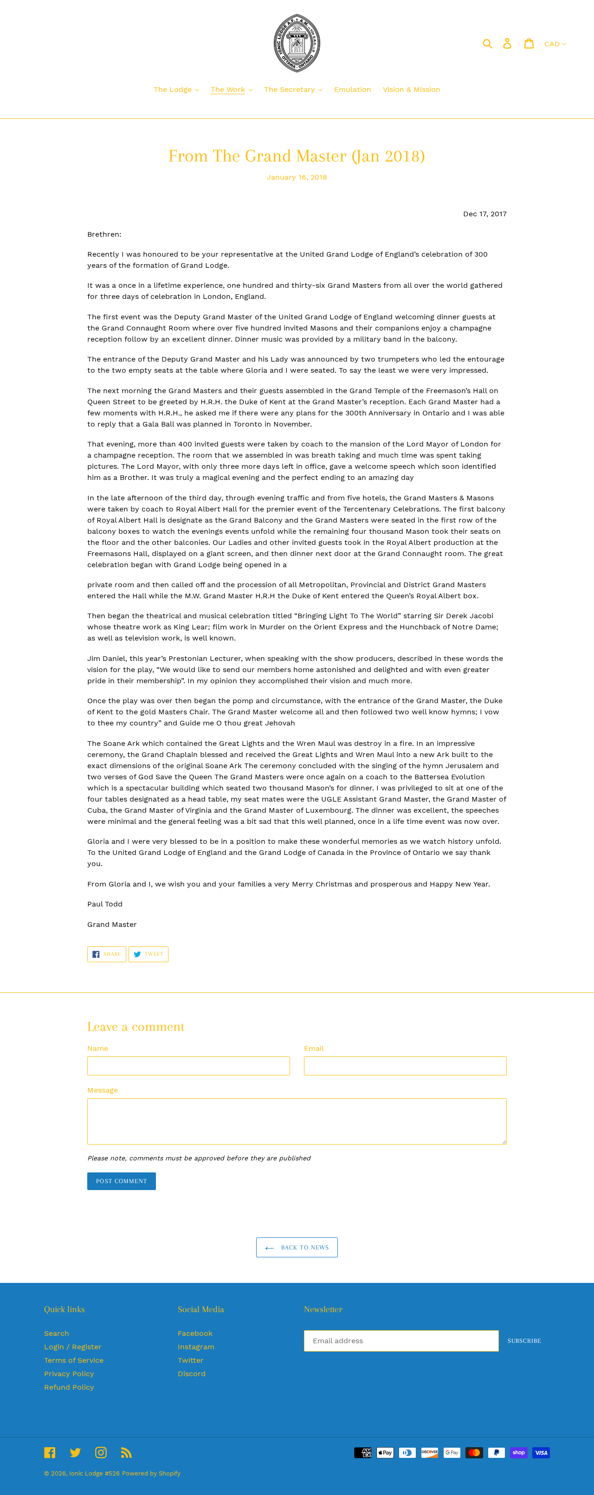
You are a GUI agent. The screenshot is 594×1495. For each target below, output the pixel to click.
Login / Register (73, 1346)
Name (97, 1048)
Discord (192, 1373)
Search (56, 1333)
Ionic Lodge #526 (94, 1473)
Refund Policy (69, 1387)
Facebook (195, 1333)
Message (102, 1090)
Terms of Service (73, 1360)
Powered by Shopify (151, 1473)
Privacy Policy (69, 1373)
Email (314, 1048)
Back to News (304, 1247)
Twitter (191, 1360)
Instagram (196, 1346)
